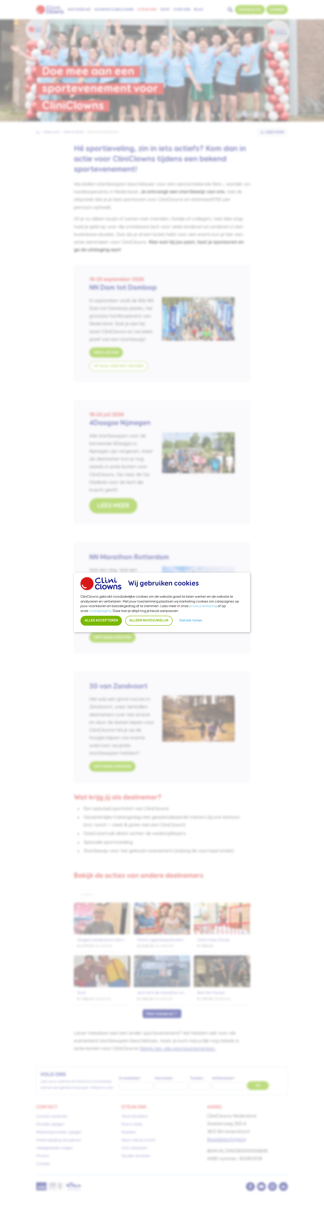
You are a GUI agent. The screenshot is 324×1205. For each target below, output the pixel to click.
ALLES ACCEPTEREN (101, 621)
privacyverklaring (203, 606)
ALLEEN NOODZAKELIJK (149, 621)
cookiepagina (100, 611)
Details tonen (190, 621)
